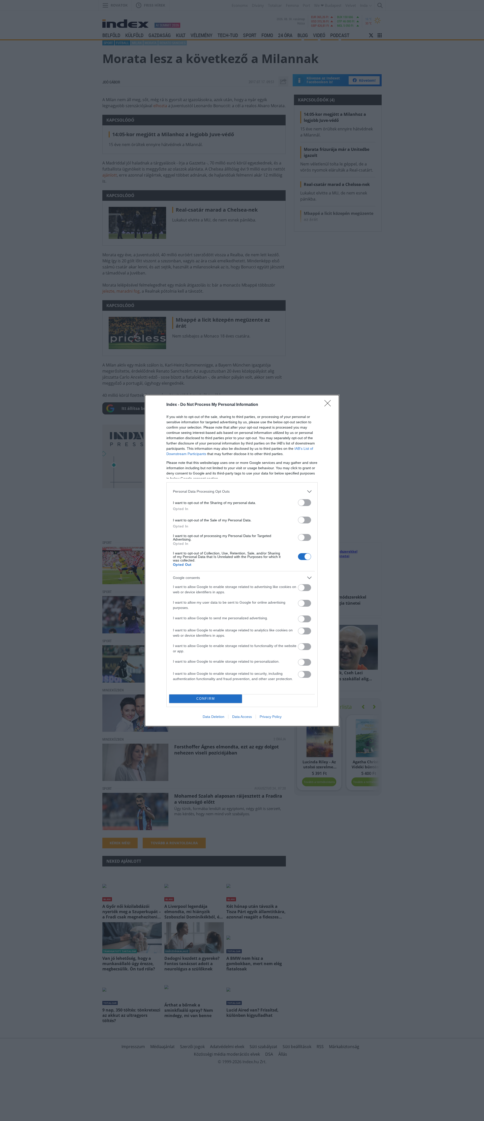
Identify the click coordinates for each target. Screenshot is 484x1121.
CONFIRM (205, 698)
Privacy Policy (271, 717)
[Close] (329, 405)
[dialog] (242, 560)
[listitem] (242, 491)
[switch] (304, 502)
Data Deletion (213, 717)
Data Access (242, 717)
